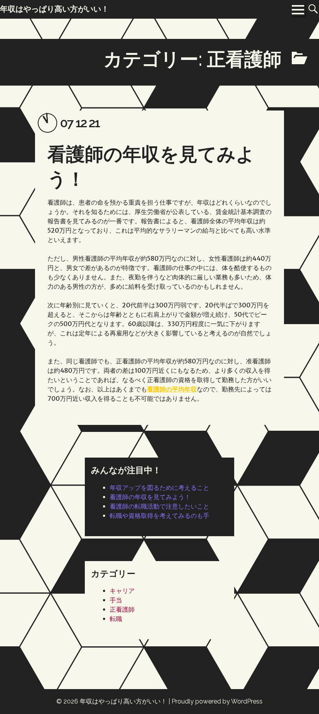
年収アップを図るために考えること (159, 487)
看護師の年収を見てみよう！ (150, 497)
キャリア (122, 591)
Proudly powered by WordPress (217, 701)
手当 (116, 600)
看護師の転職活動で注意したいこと (159, 506)
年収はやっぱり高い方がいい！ (123, 701)
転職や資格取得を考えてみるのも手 (159, 515)
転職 (116, 619)
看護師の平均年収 (172, 389)
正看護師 (122, 609)
